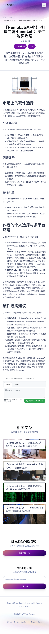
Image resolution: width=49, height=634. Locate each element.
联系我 (22, 553)
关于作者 (25, 614)
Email (40, 622)
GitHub (9, 622)
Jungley (10, 5)
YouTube (24, 622)
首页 (4, 17)
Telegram (32, 622)
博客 (10, 17)
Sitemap (32, 614)
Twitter (16, 622)
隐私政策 (17, 614)
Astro (38, 603)
